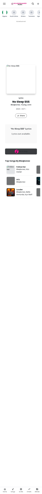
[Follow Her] (20, 169)
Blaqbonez (15, 105)
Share (22, 115)
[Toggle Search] (33, 4)
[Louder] (20, 192)
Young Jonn (26, 105)
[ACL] (20, 181)
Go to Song (23, 151)
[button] (38, 4)
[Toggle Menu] (4, 4)
